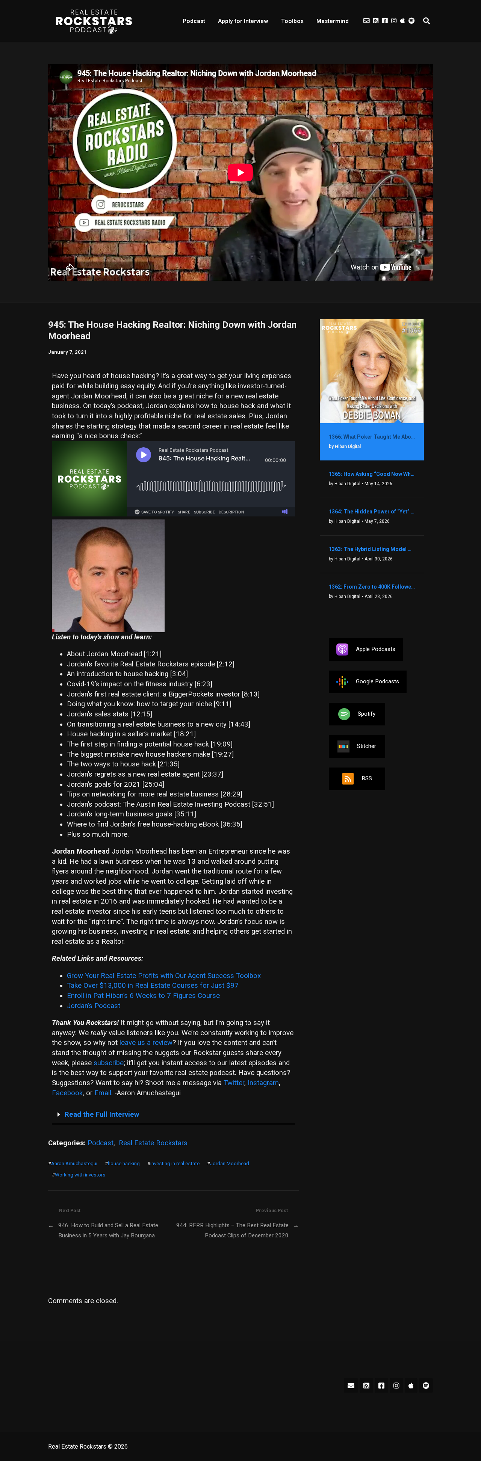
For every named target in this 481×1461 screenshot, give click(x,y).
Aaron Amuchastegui (74, 1163)
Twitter (234, 1083)
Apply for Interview (243, 21)
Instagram (263, 1083)
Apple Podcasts (375, 649)
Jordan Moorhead (229, 1163)
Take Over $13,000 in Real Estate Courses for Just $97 (153, 985)
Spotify (366, 713)
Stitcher (366, 746)
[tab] (173, 1114)
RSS (367, 778)
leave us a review (145, 1043)
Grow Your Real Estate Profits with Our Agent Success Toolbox (164, 976)
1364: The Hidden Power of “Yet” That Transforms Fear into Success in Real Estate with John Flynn (372, 512)
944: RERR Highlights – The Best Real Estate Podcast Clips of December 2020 (232, 1230)
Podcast (194, 21)
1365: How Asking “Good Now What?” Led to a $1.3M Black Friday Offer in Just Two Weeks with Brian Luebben (372, 474)
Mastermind (332, 21)
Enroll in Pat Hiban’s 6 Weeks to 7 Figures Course (143, 996)
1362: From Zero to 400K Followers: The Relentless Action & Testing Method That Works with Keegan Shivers (372, 587)
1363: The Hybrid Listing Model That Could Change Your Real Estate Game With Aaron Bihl (372, 549)
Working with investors (80, 1175)
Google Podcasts (377, 681)
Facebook (67, 1093)
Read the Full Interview (102, 1114)
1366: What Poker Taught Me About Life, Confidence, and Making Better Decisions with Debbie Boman (372, 437)
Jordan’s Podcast (93, 1006)
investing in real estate (175, 1163)
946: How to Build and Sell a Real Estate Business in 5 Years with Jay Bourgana (108, 1230)
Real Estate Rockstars (153, 1143)
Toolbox (292, 21)
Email (102, 1093)
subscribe (109, 1063)
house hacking (124, 1163)
